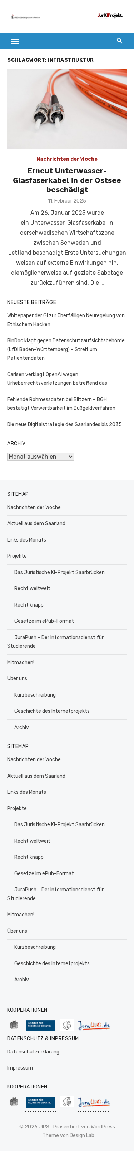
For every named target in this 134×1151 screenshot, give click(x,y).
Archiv (21, 727)
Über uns (17, 679)
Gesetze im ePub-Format (44, 621)
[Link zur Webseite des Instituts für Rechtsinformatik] (40, 1031)
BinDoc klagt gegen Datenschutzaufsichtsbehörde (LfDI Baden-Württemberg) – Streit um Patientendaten (66, 349)
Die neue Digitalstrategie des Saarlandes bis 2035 (64, 425)
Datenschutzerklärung (33, 1052)
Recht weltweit (32, 589)
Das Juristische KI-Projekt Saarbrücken (59, 572)
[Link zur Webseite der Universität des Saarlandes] (14, 1029)
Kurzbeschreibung (35, 695)
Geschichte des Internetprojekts (52, 711)
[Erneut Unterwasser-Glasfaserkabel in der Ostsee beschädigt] (67, 109)
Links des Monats (26, 540)
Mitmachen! (20, 662)
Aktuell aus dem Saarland (36, 523)
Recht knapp (29, 605)
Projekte (17, 556)
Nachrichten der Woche (67, 159)
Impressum (20, 1068)
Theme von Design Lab (68, 1135)
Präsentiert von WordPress (84, 1127)
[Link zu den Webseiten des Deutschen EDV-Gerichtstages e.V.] (67, 1029)
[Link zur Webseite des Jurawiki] (94, 1031)
